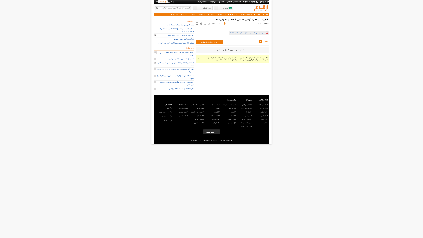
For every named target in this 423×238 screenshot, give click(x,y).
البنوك (233, 112)
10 (155, 52)
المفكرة (265, 123)
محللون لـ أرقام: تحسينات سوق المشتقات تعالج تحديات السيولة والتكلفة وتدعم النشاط (177, 30)
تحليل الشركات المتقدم (197, 105)
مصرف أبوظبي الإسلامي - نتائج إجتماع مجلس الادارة (247, 33)
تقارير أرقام (232, 108)
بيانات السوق (215, 105)
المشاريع (185, 14)
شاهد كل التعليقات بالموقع (209, 42)
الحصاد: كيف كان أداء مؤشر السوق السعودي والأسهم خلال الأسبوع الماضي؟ (175, 77)
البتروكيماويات (231, 119)
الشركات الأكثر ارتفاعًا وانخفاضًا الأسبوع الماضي (181, 89)
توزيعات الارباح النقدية (197, 112)
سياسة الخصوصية (246, 123)
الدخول (170, 2)
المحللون (212, 14)
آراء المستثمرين (263, 119)
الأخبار (266, 14)
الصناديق (193, 14)
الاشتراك (162, 2)
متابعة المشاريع (183, 116)
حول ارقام (248, 116)
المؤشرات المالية (222, 14)
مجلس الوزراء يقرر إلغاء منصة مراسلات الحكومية (180, 25)
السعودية (225, 8)
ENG (156, 2)
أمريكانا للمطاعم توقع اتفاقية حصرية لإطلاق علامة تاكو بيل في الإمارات (177, 54)
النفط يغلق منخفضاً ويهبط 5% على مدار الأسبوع (181, 35)
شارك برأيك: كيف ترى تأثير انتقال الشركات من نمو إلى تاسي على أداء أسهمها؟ (175, 70)
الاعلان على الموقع (246, 105)
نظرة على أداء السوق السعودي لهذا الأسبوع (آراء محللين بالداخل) (176, 43)
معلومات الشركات (246, 14)
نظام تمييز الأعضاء (168, 121)
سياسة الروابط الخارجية (244, 127)
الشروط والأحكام (246, 119)
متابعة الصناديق (182, 108)
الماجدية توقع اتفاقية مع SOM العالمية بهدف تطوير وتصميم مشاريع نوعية (176, 64)
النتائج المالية (263, 112)
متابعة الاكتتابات (182, 105)
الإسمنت (232, 116)
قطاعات (258, 14)
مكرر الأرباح (264, 116)
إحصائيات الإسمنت (230, 123)
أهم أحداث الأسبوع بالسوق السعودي (184, 39)
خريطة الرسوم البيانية (229, 105)
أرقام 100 (216, 112)
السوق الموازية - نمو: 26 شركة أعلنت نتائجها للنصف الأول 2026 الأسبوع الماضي (177, 83)
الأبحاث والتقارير (198, 123)
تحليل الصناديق (183, 112)
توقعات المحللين (199, 119)
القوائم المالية (263, 108)
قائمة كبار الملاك (263, 105)
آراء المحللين (200, 116)
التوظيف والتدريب (246, 108)
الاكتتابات (203, 14)
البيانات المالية (233, 14)
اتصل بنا (248, 112)
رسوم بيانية (175, 14)
